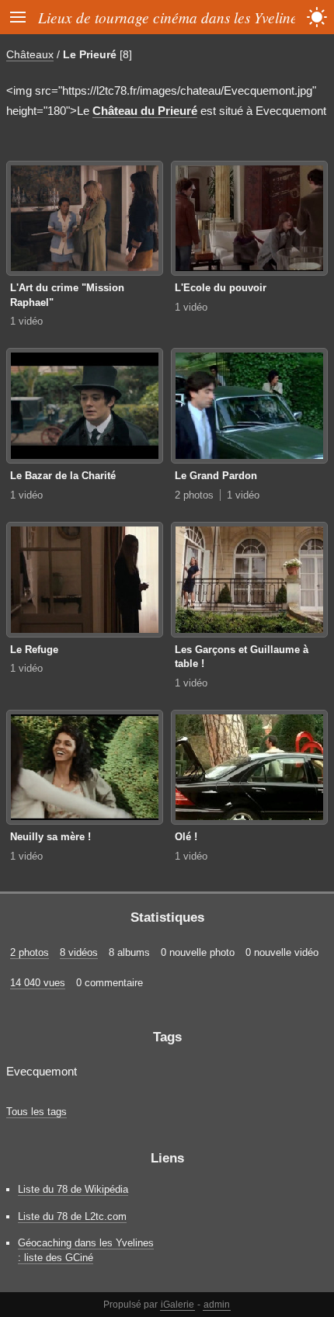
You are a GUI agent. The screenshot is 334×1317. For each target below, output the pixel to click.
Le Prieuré (90, 54)
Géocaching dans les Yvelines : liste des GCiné (86, 1250)
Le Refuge (34, 649)
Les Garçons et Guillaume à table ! (241, 657)
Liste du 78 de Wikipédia (73, 1189)
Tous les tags (36, 1111)
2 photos (194, 495)
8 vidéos (79, 952)
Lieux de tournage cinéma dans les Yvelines (170, 17)
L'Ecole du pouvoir (220, 288)
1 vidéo (26, 321)
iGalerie (177, 1304)
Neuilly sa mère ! (50, 837)
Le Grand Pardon (216, 475)
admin (217, 1304)
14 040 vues (37, 983)
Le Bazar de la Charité (63, 475)
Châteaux (30, 54)
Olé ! (186, 837)
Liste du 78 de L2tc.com (72, 1216)
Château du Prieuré (144, 110)
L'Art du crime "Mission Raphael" (67, 295)
